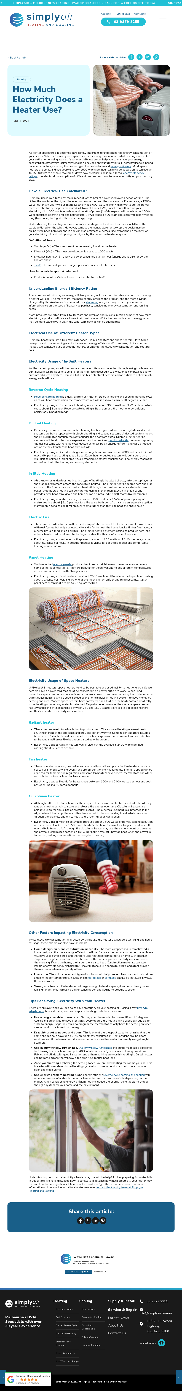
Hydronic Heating (64, 1309)
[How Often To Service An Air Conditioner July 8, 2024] (179, 1377)
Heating (21, 79)
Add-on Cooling (90, 1337)
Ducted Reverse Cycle (66, 1325)
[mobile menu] (167, 19)
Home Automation (65, 1353)
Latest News (118, 1317)
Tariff (37, 265)
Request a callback (100, 1271)
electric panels (62, 564)
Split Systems (63, 1317)
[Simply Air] (42, 19)
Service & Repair (122, 1309)
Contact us (140, 14)
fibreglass (94, 978)
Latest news (123, 14)
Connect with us (148, 1343)
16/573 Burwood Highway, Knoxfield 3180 (159, 1326)
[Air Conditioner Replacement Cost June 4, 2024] (3, 1377)
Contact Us (117, 1333)
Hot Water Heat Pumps (67, 1361)
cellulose (110, 978)
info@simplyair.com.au (156, 1313)
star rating (92, 302)
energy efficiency (121, 166)
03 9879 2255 (127, 21)
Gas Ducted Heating (66, 1333)
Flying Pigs (120, 1381)
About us (106, 14)
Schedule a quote (78, 1272)
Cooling (85, 1301)
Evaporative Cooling (92, 1317)
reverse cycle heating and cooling (124, 1075)
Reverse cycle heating (48, 397)
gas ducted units (118, 440)
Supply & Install (122, 1301)
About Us (116, 1325)
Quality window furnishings (95, 1048)
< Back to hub (16, 58)
